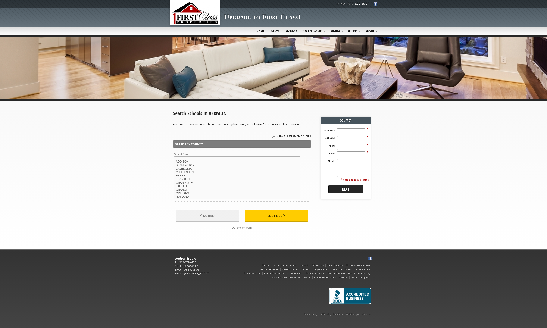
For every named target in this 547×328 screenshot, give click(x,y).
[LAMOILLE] (237, 186)
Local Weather (252, 273)
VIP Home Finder (269, 269)
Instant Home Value (325, 277)
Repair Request (336, 273)
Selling (353, 31)
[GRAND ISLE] (237, 183)
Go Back (208, 216)
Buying (335, 31)
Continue (275, 216)
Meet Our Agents (360, 277)
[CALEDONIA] (237, 169)
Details (331, 161)
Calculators (318, 265)
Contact (306, 269)
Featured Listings (342, 269)
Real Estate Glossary (359, 273)
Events (274, 31)
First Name (329, 130)
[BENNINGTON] (237, 165)
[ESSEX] (237, 176)
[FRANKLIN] (237, 179)
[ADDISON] (237, 161)
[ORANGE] (237, 190)
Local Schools (362, 269)
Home (260, 31)
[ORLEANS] (237, 193)
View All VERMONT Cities (293, 136)
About (370, 31)
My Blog (291, 31)
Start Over (244, 227)
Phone (332, 145)
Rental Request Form (276, 273)
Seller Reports (335, 265)
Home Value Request (358, 265)
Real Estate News (315, 273)
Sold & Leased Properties (286, 277)
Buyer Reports (322, 269)
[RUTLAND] (237, 197)
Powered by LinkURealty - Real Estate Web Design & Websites (338, 314)
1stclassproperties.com (285, 265)
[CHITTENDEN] (237, 172)
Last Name (330, 138)
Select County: (183, 154)
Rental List (297, 273)
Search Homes (313, 31)
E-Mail (332, 153)
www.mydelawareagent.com (192, 273)
